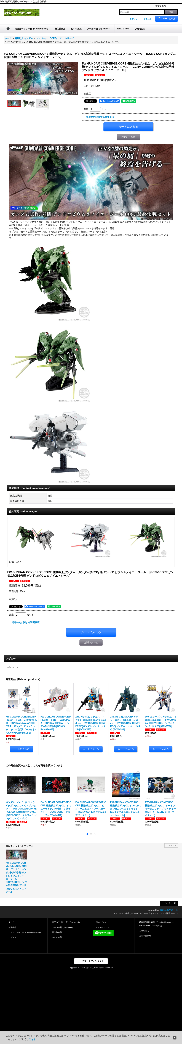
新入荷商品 (57, 932)
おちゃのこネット (169, 910)
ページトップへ (171, 903)
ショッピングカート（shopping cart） (25, 932)
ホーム (11, 922)
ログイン (134, 19)
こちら (32, 1039)
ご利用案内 (144, 930)
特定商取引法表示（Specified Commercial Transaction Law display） (157, 923)
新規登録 (147, 19)
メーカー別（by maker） (63, 927)
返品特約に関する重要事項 (100, 117)
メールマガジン (102, 927)
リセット (172, 845)
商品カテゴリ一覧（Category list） (67, 922)
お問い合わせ (128, 137)
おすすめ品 (57, 937)
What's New (101, 922)
